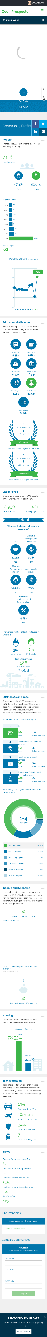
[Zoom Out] (44, 93)
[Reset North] (44, 97)
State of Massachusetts (15, 1229)
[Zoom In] (44, 89)
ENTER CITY (9, 1258)
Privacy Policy (23, 1332)
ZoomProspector (16, 12)
